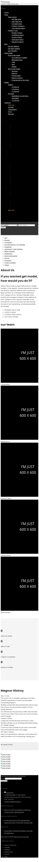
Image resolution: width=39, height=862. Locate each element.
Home (6, 13)
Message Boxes (17, 60)
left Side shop (16, 19)
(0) (2, 230)
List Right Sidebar (14, 49)
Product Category (18, 26)
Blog (5, 44)
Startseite (15, 98)
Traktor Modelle (10, 263)
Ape (5, 238)
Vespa (6, 265)
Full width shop (17, 24)
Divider (14, 67)
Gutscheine (8, 831)
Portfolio (11, 94)
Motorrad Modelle (10, 256)
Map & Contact (17, 78)
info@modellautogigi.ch (12, 802)
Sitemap (11, 114)
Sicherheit (19, 823)
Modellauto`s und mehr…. (20, 96)
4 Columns (15, 91)
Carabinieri (8, 242)
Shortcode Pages (14, 55)
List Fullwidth (12, 51)
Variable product (18, 35)
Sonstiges (7, 260)
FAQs (10, 112)
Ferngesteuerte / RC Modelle (14, 245)
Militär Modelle (9, 251)
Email (3, 778)
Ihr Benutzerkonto (10, 820)
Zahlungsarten (19, 812)
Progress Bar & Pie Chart (20, 80)
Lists (13, 64)
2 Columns (15, 87)
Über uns (11, 105)
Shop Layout (12, 17)
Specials (29, 831)
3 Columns (15, 89)
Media (6, 82)
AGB (12, 810)
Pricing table (16, 76)
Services (15, 71)
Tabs (13, 62)
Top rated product (18, 28)
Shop (6, 15)
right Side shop (17, 22)
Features (7, 103)
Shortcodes (8, 53)
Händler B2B (28, 823)
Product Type (13, 31)
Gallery (10, 85)
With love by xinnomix (21, 837)
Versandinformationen (23, 810)
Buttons (14, 73)
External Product (18, 40)
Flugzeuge (8, 247)
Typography (12, 109)
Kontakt (11, 107)
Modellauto (8, 254)
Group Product (17, 37)
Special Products (18, 42)
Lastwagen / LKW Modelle (13, 249)
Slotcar (7, 258)
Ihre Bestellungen (24, 820)
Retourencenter (10, 823)
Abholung (16, 831)
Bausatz (7, 240)
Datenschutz (9, 812)
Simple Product (17, 33)
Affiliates (23, 831)
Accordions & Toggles (19, 58)
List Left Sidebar (13, 46)
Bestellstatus (9, 833)
